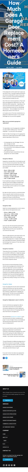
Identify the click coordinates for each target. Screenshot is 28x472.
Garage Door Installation (9, 410)
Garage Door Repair (8, 407)
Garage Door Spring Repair (9, 414)
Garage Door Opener (8, 417)
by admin (19, 67)
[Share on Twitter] (6, 358)
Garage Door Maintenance (9, 420)
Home (4, 434)
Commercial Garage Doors (9, 423)
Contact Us (6, 447)
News (5, 440)
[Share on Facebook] (4, 358)
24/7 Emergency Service (9, 427)
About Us (5, 437)
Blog (4, 443)
